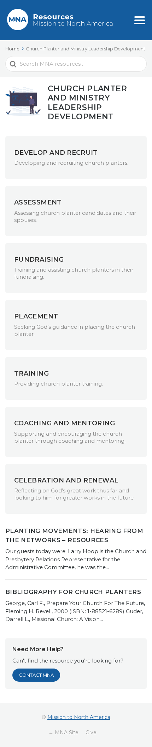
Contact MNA (36, 675)
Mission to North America (78, 717)
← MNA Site (63, 732)
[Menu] (139, 20)
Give (91, 732)
